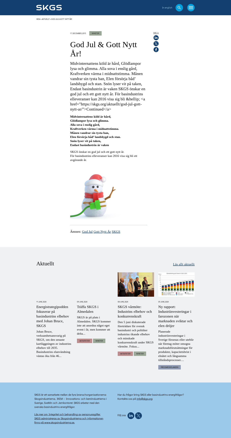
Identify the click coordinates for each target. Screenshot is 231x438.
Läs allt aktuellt (184, 264)
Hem (38, 19)
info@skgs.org (145, 398)
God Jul (87, 232)
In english (167, 7)
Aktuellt (46, 19)
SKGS (116, 232)
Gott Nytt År (102, 232)
